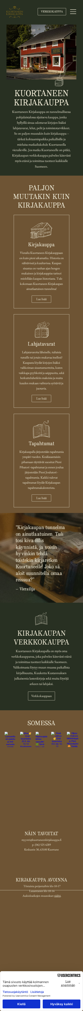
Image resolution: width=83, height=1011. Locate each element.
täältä (57, 896)
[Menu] (73, 12)
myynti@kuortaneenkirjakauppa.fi (41, 840)
